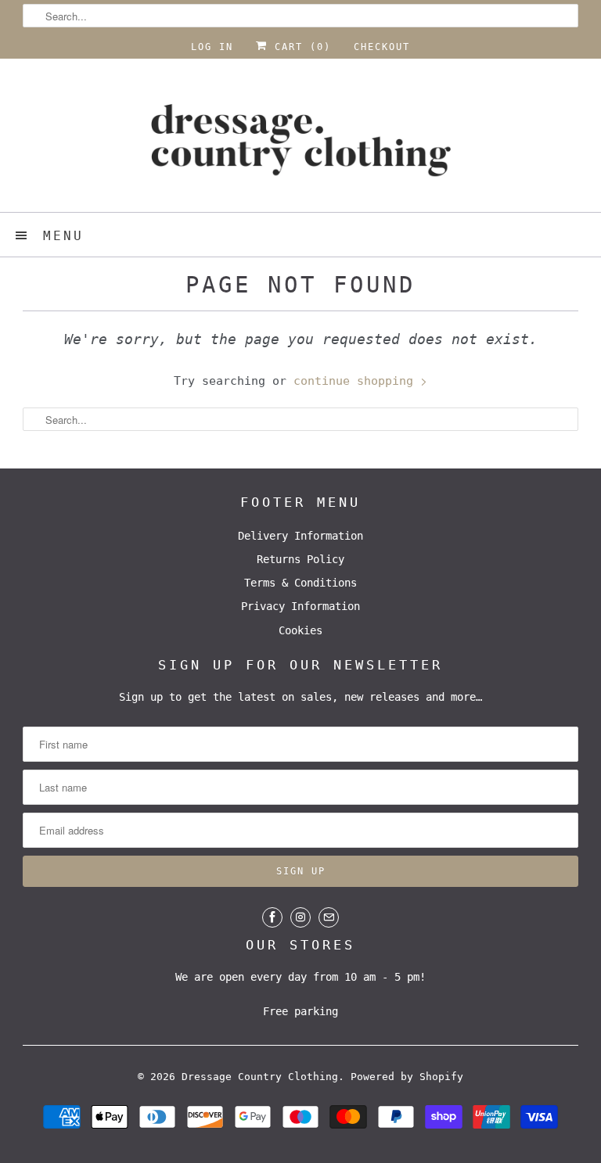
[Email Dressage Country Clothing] (328, 917)
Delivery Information (300, 535)
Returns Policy (300, 559)
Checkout (382, 46)
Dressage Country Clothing (260, 1076)
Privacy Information (300, 606)
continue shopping (356, 381)
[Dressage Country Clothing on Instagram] (300, 917)
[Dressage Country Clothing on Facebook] (272, 917)
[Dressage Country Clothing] (300, 141)
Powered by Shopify (407, 1076)
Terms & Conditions (300, 582)
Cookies (300, 630)
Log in (212, 46)
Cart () (299, 46)
